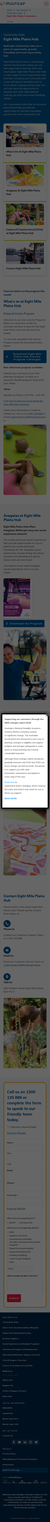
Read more (10, 782)
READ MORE (11, 798)
